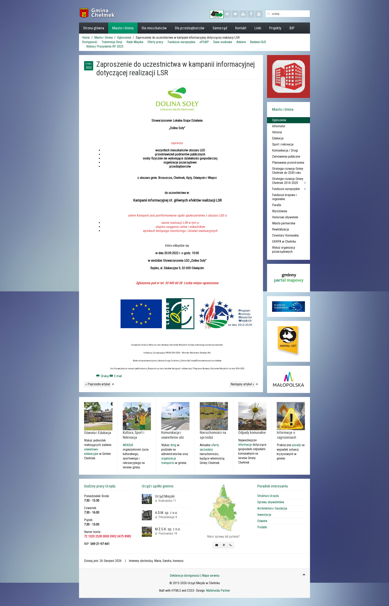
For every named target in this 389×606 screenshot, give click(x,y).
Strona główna (93, 28)
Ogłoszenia (124, 37)
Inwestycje (264, 515)
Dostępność (89, 42)
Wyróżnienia (279, 211)
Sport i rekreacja (282, 144)
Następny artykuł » (242, 384)
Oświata (262, 521)
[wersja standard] (235, 14)
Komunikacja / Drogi (285, 150)
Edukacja (277, 138)
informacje (245, 445)
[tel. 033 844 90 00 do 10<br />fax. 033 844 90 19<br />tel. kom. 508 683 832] (230, 545)
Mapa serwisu (210, 575)
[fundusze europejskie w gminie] (288, 306)
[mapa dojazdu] (223, 507)
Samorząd (220, 28)
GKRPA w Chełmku (284, 241)
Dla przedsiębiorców (189, 28)
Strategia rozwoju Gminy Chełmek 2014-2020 (287, 181)
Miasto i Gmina (123, 28)
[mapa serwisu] (243, 14)
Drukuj (105, 376)
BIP (292, 28)
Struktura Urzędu (268, 496)
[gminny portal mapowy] (288, 278)
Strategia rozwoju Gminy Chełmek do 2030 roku (287, 171)
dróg (173, 445)
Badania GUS (258, 42)
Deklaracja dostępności (185, 575)
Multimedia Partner (218, 590)
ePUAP (204, 42)
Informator (278, 126)
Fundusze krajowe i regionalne (284, 197)
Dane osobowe (222, 42)
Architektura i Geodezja (272, 508)
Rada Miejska (134, 42)
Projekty (275, 28)
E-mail (117, 376)
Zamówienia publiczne (286, 156)
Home (86, 37)
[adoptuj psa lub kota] (288, 341)
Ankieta (241, 42)
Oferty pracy (155, 42)
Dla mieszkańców (154, 28)
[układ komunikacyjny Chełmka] (175, 416)
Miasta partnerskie (283, 223)
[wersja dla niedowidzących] (227, 14)
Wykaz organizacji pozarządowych (283, 250)
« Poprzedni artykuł (97, 384)
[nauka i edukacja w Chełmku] (98, 416)
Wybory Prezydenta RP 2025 (104, 46)
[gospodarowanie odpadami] (252, 416)
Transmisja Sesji (112, 42)
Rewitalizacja (280, 229)
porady (296, 445)
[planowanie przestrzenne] (214, 416)
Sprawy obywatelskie (270, 502)
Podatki (262, 527)
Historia (277, 132)
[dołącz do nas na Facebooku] (250, 14)
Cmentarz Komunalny (285, 235)
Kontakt (240, 28)
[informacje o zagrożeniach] (291, 416)
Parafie (276, 205)
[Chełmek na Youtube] (258, 14)
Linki (257, 28)
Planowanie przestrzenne (288, 163)
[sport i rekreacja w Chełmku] (137, 416)
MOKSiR (128, 445)
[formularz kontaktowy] (217, 545)
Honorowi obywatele (285, 217)
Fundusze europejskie (181, 42)
